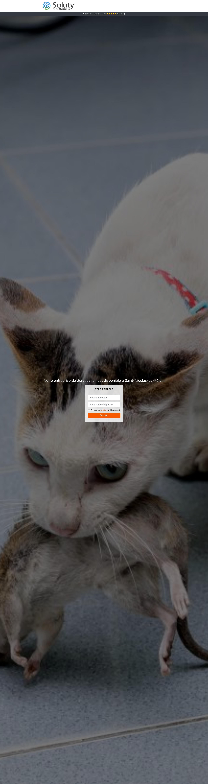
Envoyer (104, 415)
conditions (104, 410)
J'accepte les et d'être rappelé (105, 410)
